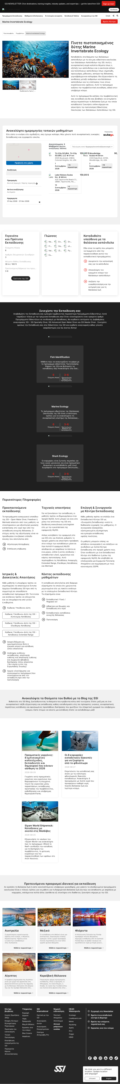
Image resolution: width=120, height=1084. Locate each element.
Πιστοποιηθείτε (9, 33)
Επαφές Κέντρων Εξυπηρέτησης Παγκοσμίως (11, 1023)
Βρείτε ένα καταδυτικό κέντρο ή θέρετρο (101, 1016)
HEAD (71, 1037)
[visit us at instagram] (101, 1058)
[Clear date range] (39, 202)
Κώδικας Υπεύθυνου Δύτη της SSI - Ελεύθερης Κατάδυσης (21, 624)
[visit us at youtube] (106, 1058)
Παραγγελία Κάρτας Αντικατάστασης (11, 1051)
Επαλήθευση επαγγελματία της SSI (12, 1043)
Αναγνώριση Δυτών (41, 1022)
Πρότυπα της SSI (20, 278)
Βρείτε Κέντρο (109, 21)
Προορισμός (12, 180)
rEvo (70, 1031)
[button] (108, 3)
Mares (71, 1021)
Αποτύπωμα (58, 1021)
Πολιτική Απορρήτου (58, 1016)
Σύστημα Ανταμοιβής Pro (43, 1033)
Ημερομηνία (12, 198)
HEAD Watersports (74, 1010)
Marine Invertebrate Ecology (35, 33)
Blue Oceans (27, 1033)
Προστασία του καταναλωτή (10, 1030)
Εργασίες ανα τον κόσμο (102, 1028)
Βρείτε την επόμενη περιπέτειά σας (100, 1022)
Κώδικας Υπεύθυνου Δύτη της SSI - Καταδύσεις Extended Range (21, 633)
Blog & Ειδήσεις (28, 1024)
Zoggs (71, 1034)
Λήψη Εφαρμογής (26, 1020)
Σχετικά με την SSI (43, 1016)
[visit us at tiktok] (117, 1058)
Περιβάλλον (20, 33)
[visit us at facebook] (90, 1058)
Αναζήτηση (11, 170)
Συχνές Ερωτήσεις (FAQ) (12, 1016)
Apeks (71, 1028)
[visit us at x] (96, 1058)
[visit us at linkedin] (111, 1058)
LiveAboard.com (75, 1018)
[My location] (37, 183)
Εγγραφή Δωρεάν (25, 1014)
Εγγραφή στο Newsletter (102, 1011)
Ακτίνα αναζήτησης (15, 189)
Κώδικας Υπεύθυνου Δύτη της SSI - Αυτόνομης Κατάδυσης (21, 615)
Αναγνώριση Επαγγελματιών (43, 1028)
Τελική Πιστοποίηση (10, 1036)
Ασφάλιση (26, 1036)
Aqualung (72, 1025)
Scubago (72, 1015)
